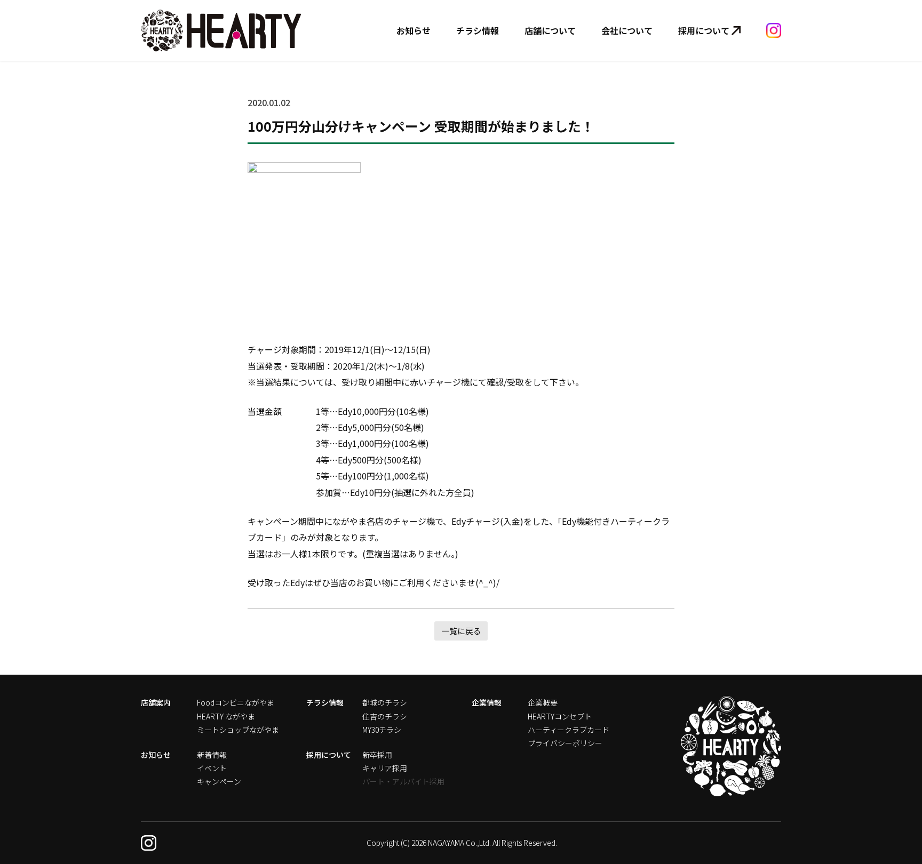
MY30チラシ (381, 729)
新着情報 (212, 754)
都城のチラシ (384, 702)
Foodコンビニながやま (235, 702)
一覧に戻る (461, 630)
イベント (212, 768)
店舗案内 (156, 702)
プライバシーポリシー (565, 743)
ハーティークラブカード (568, 729)
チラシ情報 (477, 30)
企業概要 (543, 702)
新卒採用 (377, 754)
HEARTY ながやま (226, 716)
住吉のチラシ (384, 716)
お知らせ (413, 30)
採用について (703, 30)
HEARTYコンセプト (560, 716)
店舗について (550, 30)
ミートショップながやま (238, 729)
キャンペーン (219, 781)
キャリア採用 (384, 768)
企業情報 (487, 702)
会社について (627, 30)
